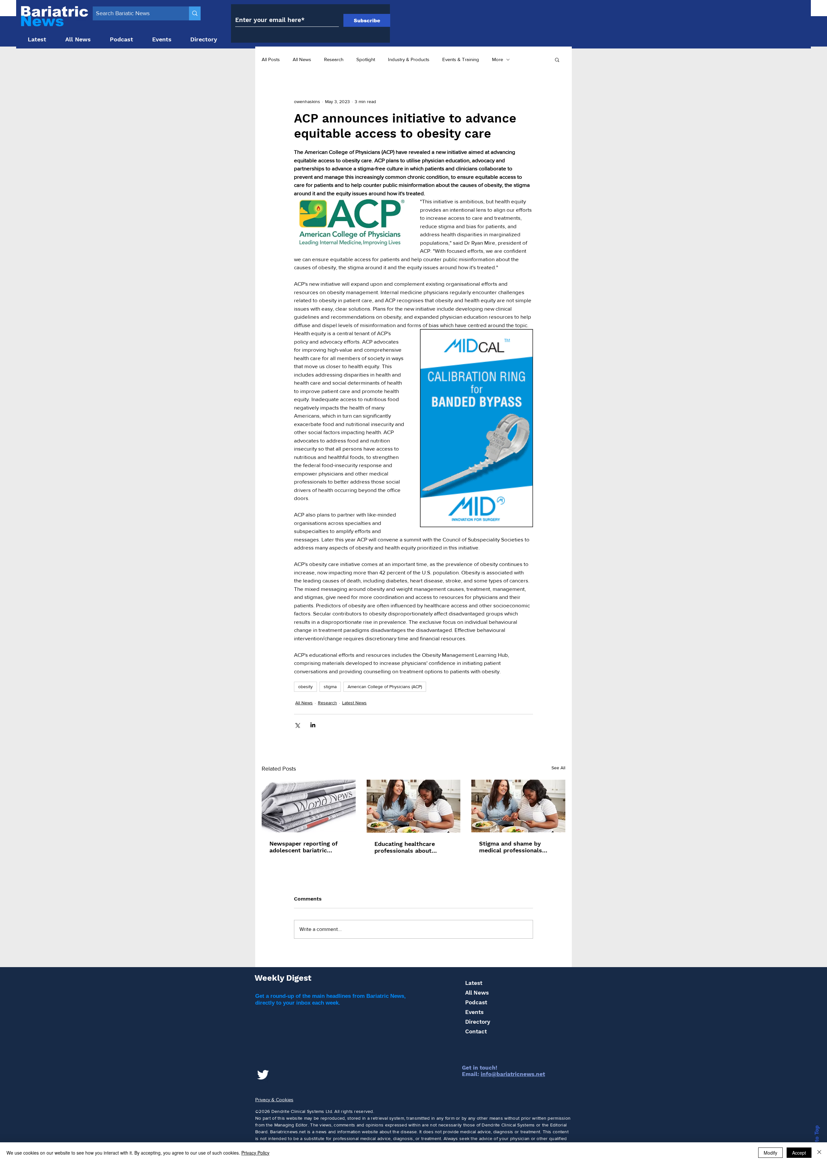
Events (474, 1012)
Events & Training (460, 59)
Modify (770, 1152)
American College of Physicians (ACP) (385, 686)
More (497, 59)
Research (333, 59)
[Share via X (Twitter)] (297, 725)
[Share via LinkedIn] (313, 725)
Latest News (354, 702)
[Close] (819, 1152)
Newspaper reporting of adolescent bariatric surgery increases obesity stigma (306, 847)
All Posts (271, 59)
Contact (476, 1031)
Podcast (476, 1002)
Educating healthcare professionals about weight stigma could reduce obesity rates (404, 847)
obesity (305, 686)
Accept (799, 1152)
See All (558, 767)
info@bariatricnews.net (513, 1074)
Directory (477, 1022)
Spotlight (365, 59)
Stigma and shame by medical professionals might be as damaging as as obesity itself (514, 847)
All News (302, 59)
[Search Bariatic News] (195, 13)
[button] (557, 59)
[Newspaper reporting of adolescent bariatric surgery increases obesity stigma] (309, 806)
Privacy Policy (255, 1152)
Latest (473, 983)
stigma (330, 686)
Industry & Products (408, 59)
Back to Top (816, 1141)
